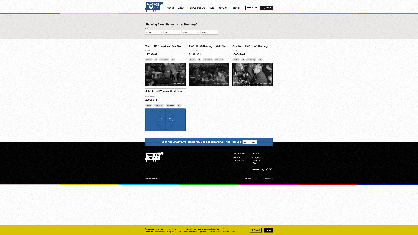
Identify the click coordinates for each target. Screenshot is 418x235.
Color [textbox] (185, 32)
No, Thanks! (256, 230)
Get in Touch (249, 142)
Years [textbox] (166, 32)
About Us (236, 158)
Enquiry (265, 8)
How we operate (197, 8)
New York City (170, 105)
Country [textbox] (149, 32)
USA (173, 59)
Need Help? (252, 8)
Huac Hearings (164, 59)
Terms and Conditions (251, 178)
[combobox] (154, 32)
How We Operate (239, 160)
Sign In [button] (236, 8)
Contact (223, 8)
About (181, 8)
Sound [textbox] (204, 32)
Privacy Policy (267, 178)
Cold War (148, 59)
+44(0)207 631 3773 (259, 158)
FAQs (211, 8)
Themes (170, 8)
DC (156, 59)
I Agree (268, 230)
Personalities (219, 59)
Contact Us (256, 160)
